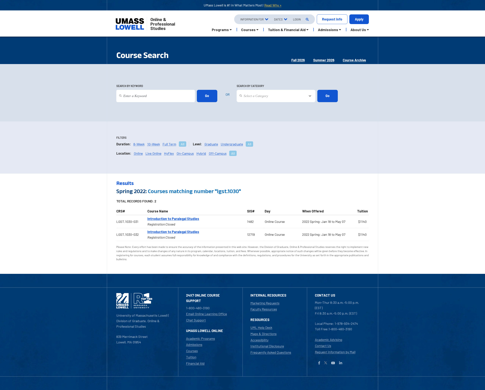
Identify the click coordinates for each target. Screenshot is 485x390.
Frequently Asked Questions (270, 352)
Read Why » (273, 5)
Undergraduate (232, 144)
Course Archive (354, 60)
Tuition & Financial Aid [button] (287, 29)
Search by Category (250, 86)
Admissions (194, 344)
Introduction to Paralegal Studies (173, 219)
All (182, 144)
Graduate (211, 144)
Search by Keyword (129, 86)
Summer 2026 (323, 60)
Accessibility (259, 340)
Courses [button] (248, 29)
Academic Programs (200, 338)
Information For (252, 19)
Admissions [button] (328, 29)
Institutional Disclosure (267, 346)
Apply (359, 19)
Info (332, 19)
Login (297, 19)
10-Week (153, 144)
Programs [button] (220, 29)
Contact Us (323, 346)
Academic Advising (328, 340)
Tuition (191, 357)
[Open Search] (306, 19)
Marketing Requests (264, 303)
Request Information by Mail (335, 352)
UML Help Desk (261, 327)
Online (138, 153)
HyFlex (169, 153)
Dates (278, 19)
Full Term (169, 144)
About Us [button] (358, 29)
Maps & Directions (263, 334)
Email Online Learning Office (206, 314)
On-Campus (185, 153)
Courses (192, 351)
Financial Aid (195, 363)
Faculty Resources (263, 309)
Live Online (153, 153)
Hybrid (201, 153)
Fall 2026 (298, 60)
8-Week (139, 144)
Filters (121, 137)
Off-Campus (218, 153)
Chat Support (196, 320)
